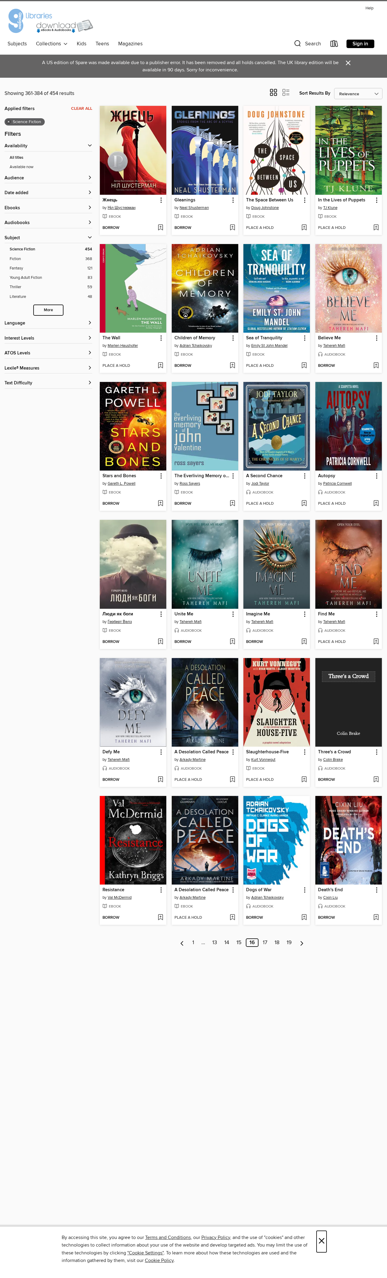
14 (226, 942)
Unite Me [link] (183, 614)
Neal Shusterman (194, 207)
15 (239, 942)
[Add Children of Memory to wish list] (232, 366)
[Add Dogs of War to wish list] (304, 918)
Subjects (17, 44)
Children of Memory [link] (194, 338)
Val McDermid (120, 897)
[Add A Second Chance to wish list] (304, 504)
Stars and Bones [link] (119, 476)
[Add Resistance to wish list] (160, 918)
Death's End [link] (330, 890)
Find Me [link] (326, 614)
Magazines (130, 44)
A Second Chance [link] (264, 476)
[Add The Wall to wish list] (160, 366)
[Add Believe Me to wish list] (376, 366)
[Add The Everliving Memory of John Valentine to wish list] (232, 504)
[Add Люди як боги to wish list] (160, 642)
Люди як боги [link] (117, 614)
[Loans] (334, 45)
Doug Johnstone (265, 207)
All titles (16, 157)
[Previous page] (182, 942)
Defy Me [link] (111, 752)
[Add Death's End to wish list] (376, 918)
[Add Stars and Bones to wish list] (160, 504)
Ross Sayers (190, 483)
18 (277, 942)
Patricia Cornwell (337, 483)
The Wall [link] (111, 338)
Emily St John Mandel (269, 345)
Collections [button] (49, 44)
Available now (22, 167)
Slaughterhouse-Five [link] (267, 752)
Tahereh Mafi (334, 345)
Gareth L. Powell (121, 483)
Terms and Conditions (168, 1237)
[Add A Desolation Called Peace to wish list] (232, 780)
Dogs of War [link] (259, 890)
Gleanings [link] (184, 200)
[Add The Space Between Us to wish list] (304, 228)
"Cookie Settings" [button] (145, 1253)
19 (289, 942)
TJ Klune (330, 207)
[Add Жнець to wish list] (160, 228)
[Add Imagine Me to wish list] (304, 642)
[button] (306, 45)
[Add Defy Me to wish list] (160, 780)
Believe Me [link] (329, 338)
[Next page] (302, 942)
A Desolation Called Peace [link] (201, 752)
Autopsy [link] (326, 476)
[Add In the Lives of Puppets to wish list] (376, 228)
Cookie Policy (159, 1260)
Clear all (81, 108)
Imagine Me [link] (258, 614)
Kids (81, 44)
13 (214, 942)
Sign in (360, 44)
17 (265, 942)
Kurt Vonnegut (263, 759)
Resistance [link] (113, 890)
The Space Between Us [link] (269, 200)
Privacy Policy (215, 1237)
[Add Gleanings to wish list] (232, 228)
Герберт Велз (120, 621)
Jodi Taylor (260, 483)
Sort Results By (314, 93)
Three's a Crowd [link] (334, 752)
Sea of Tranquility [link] (264, 338)
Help (369, 8)
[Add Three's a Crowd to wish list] (376, 780)
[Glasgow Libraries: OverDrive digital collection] (50, 21)
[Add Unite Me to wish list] (232, 642)
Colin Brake (333, 759)
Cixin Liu (330, 897)
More (48, 310)
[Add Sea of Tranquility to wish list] (304, 366)
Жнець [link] (109, 200)
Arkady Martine (193, 759)
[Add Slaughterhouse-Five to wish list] (304, 780)
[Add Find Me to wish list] (376, 642)
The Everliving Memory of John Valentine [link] (202, 476)
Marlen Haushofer (123, 345)
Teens (102, 44)
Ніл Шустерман (121, 207)
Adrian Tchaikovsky (196, 345)
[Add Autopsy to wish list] (376, 504)
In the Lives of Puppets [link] (341, 200)
